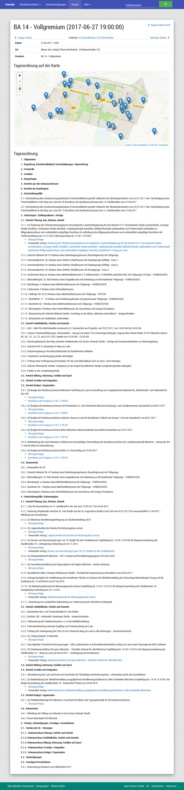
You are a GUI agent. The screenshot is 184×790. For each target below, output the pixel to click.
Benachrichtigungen (56, 4)
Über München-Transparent (21, 786)
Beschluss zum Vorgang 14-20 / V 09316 (48, 457)
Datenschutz (157, 786)
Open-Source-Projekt (134, 786)
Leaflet (128, 144)
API (148, 786)
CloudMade (163, 144)
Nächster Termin (158, 37)
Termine (75, 4)
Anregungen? (42, 786)
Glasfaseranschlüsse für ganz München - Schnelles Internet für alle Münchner (84, 660)
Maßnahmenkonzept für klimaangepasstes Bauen (71, 597)
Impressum (171, 786)
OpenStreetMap (140, 144)
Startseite (10, 4)
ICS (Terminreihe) (105, 37)
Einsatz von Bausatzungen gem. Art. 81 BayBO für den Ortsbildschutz (81, 551)
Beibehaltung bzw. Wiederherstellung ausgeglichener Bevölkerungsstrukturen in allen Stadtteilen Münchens (99, 690)
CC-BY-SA (152, 144)
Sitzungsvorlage (36, 239)
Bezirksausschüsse (29, 4)
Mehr (86, 4)
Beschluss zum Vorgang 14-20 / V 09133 (48, 437)
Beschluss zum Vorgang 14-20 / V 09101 (48, 425)
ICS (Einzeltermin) (87, 37)
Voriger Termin (24, 37)
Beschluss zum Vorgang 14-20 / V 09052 (48, 400)
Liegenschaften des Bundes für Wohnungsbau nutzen (73, 535)
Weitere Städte (58, 786)
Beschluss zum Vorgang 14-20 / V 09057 (48, 413)
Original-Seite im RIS (160, 25)
